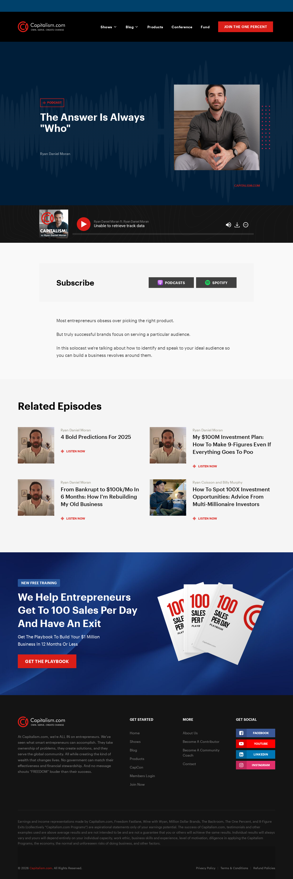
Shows (106, 27)
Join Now (137, 784)
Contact (189, 764)
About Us (190, 733)
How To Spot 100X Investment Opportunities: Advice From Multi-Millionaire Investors (231, 496)
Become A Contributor (201, 741)
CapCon (136, 767)
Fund (205, 27)
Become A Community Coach (201, 752)
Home (135, 733)
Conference (182, 27)
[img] (245, 224)
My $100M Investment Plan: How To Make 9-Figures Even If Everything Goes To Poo (232, 444)
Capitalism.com (247, 185)
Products (155, 27)
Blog (130, 27)
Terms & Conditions (234, 868)
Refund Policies (264, 868)
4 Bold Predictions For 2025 (96, 437)
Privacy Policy (205, 868)
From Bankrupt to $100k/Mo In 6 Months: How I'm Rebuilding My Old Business (100, 496)
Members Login (142, 776)
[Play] (84, 224)
